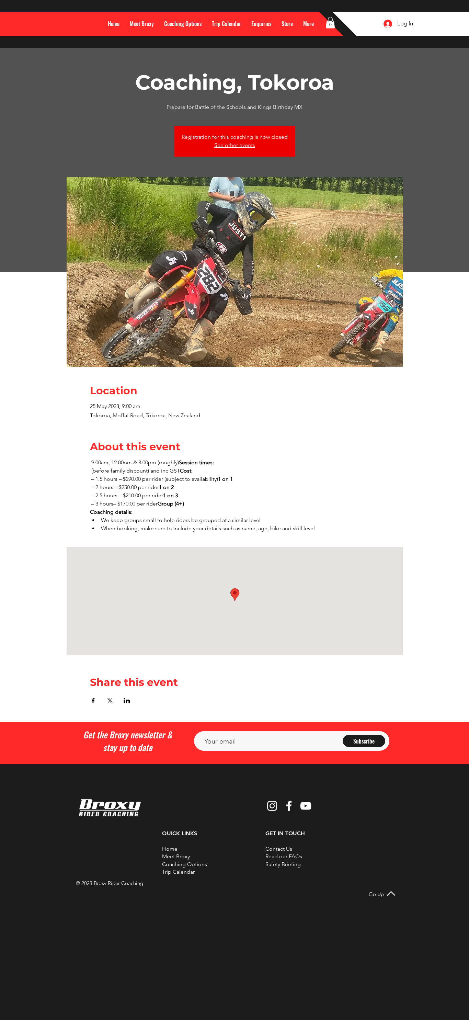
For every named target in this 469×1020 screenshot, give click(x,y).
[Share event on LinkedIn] (127, 700)
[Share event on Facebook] (93, 700)
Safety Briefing (283, 864)
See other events (234, 145)
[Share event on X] (110, 700)
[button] (308, 23)
